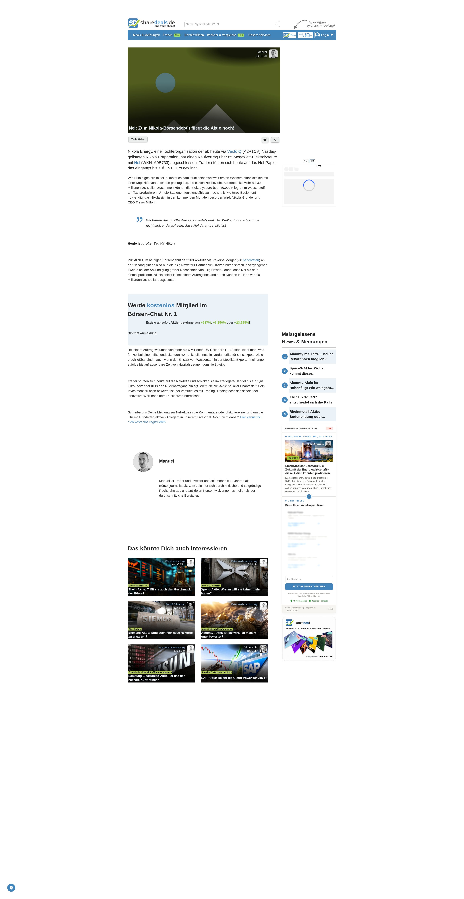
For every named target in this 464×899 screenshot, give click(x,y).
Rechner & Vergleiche (221, 35)
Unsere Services (259, 35)
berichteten (251, 260)
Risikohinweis (292, 610)
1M (312, 161)
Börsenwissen (194, 35)
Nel (137, 162)
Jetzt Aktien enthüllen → (309, 586)
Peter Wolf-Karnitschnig (171, 560)
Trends (168, 35)
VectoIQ (234, 151)
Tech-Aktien (137, 139)
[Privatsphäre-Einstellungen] (11, 888)
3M (305, 161)
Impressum (311, 608)
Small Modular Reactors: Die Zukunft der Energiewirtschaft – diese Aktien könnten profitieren (307, 469)
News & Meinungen (146, 35)
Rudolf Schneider (175, 604)
